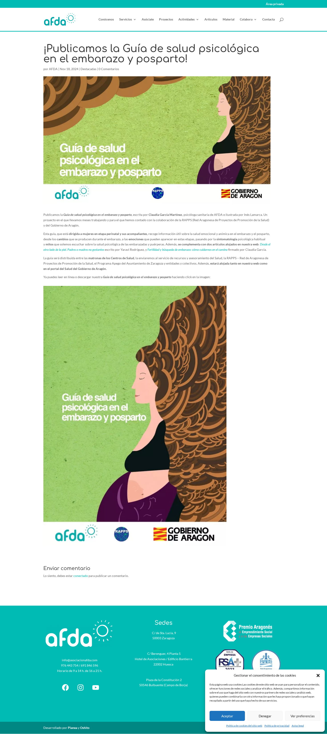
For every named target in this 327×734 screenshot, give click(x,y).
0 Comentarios (109, 69)
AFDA (53, 69)
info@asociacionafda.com (79, 660)
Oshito (84, 728)
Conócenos (106, 19)
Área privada (275, 4)
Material (228, 19)
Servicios (125, 19)
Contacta (268, 19)
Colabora (246, 19)
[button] (318, 675)
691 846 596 (89, 665)
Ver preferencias (303, 716)
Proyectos (166, 19)
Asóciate (148, 19)
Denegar (265, 716)
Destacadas (88, 69)
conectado (80, 576)
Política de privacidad (276, 725)
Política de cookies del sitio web (244, 725)
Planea (72, 728)
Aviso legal (298, 725)
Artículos (210, 19)
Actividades (186, 19)
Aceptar (227, 716)
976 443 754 (69, 665)
